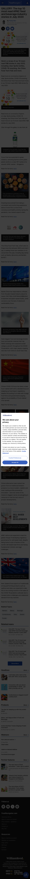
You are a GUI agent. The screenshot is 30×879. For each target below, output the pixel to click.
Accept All (15, 462)
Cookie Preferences (15, 458)
